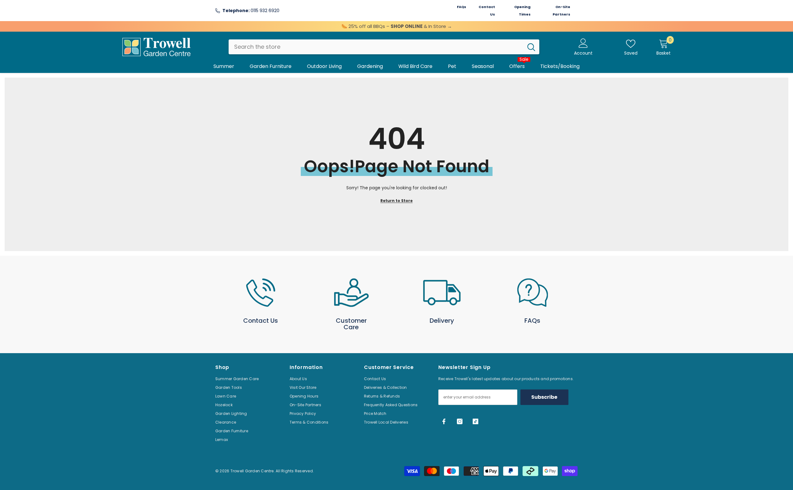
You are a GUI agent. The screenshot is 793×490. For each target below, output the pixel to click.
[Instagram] (459, 421)
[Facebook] (443, 421)
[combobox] (376, 46)
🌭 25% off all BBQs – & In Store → (396, 26)
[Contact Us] (260, 292)
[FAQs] (532, 292)
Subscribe (544, 397)
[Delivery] (441, 292)
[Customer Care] (351, 292)
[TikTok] (475, 421)
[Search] (384, 46)
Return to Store (396, 200)
